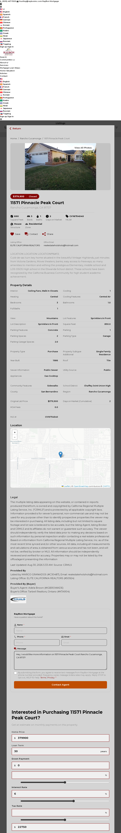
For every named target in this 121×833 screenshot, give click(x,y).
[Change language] (2, 9)
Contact (3, 76)
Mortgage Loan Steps (10, 68)
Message (21, 649)
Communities (6, 60)
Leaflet (66, 486)
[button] (61, 454)
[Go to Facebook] (1, 4)
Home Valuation (7, 71)
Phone (21, 637)
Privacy (51, 677)
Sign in (10, 47)
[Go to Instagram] (1, 6)
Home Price (18, 732)
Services (4, 65)
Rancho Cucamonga (30, 138)
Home (13, 138)
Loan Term (18, 745)
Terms (43, 677)
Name (20, 625)
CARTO (106, 486)
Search (3, 57)
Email (67, 637)
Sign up (3, 47)
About (3, 62)
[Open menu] (1, 119)
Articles (3, 73)
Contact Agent (60, 684)
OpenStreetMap (81, 486)
